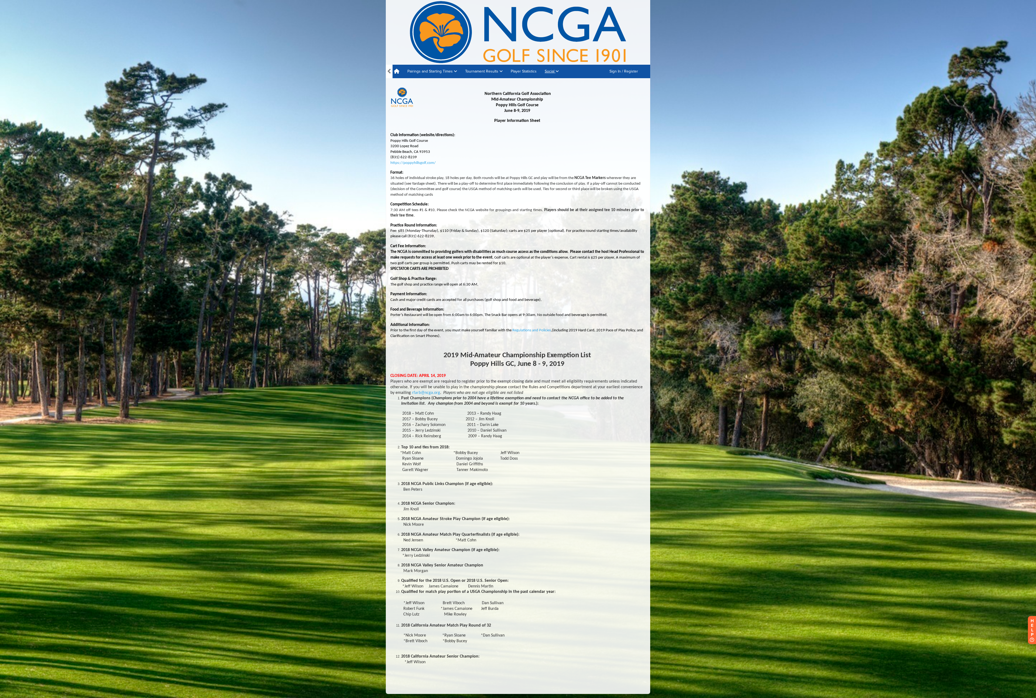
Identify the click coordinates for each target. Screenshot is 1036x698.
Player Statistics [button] (524, 71)
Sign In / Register (623, 71)
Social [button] (550, 71)
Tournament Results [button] (482, 71)
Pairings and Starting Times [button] (430, 71)
